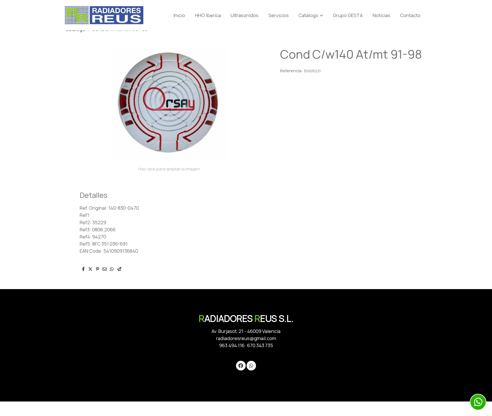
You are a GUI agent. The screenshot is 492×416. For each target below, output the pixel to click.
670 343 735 (260, 345)
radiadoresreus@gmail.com (246, 338)
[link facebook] (241, 365)
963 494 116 (232, 345)
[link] (104, 15)
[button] (311, 15)
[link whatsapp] (251, 365)
